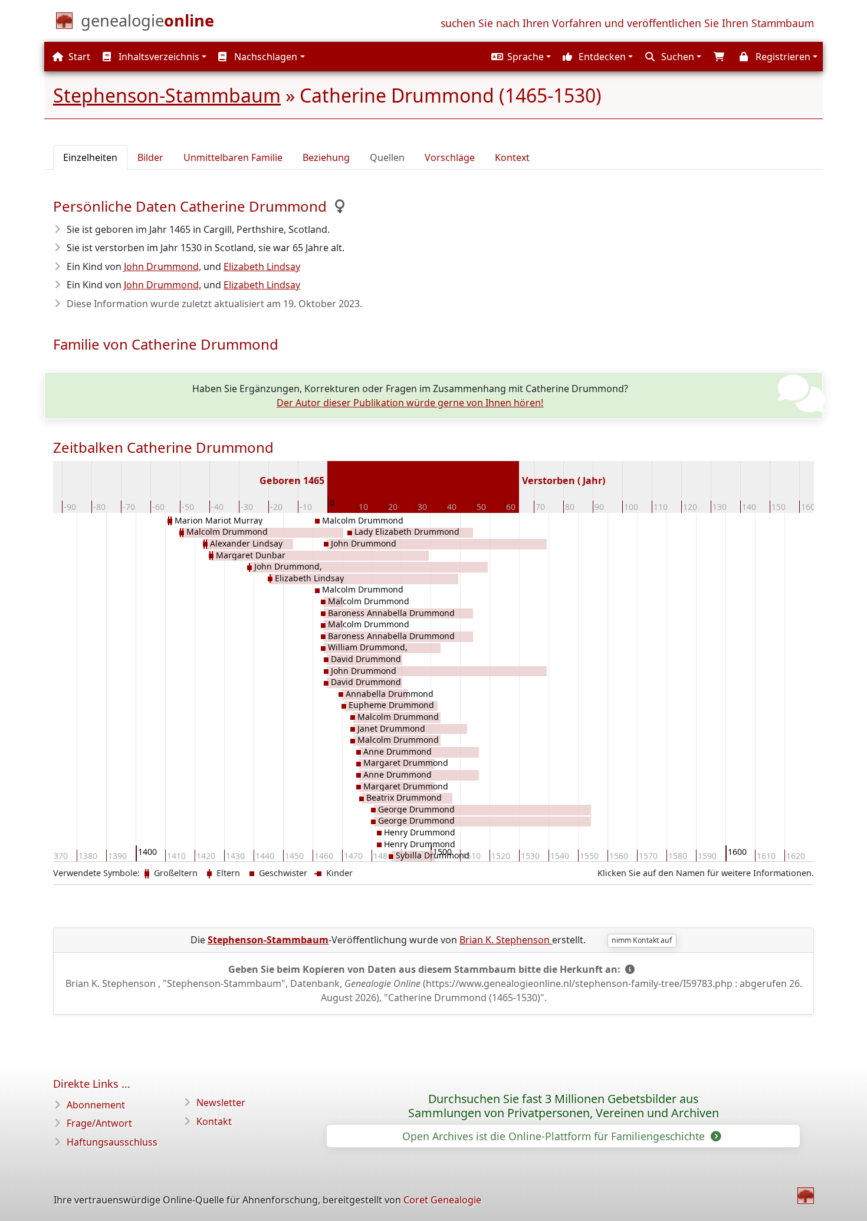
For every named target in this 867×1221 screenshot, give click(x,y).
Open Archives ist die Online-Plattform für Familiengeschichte (555, 1136)
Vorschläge (450, 157)
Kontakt (214, 1121)
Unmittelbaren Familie (233, 157)
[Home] (805, 1195)
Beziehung (326, 157)
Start (78, 56)
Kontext (512, 157)
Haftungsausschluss (112, 1142)
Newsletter (220, 1102)
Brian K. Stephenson (505, 939)
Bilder (150, 157)
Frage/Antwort (99, 1123)
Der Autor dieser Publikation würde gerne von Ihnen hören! (410, 402)
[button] (520, 56)
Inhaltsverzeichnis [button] (157, 56)
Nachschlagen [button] (264, 56)
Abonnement (96, 1104)
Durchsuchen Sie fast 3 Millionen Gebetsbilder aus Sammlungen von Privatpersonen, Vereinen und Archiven (563, 1106)
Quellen (387, 157)
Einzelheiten (90, 157)
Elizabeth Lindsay (262, 266)
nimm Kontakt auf (642, 940)
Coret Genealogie (442, 1199)
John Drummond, (162, 266)
